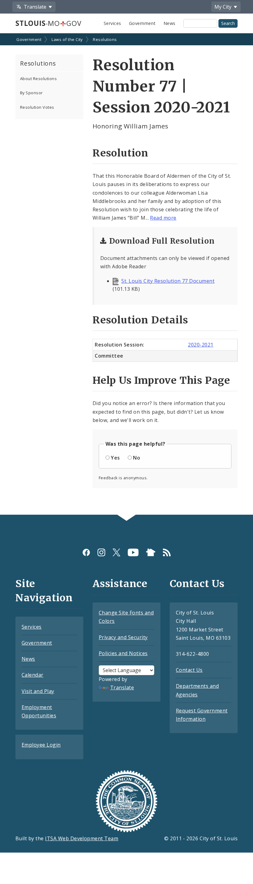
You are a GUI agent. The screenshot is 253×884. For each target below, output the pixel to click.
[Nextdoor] (151, 552)
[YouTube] (133, 552)
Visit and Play (38, 691)
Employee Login (41, 744)
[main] (126, 274)
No (136, 457)
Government (142, 23)
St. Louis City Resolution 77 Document (167, 281)
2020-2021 (200, 344)
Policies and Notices (123, 653)
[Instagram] (101, 552)
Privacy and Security (123, 637)
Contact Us (189, 670)
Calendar (33, 674)
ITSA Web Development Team (81, 838)
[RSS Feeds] (167, 552)
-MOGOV (48, 23)
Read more (163, 217)
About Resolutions (38, 78)
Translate (122, 687)
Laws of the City (67, 39)
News (170, 23)
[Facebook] (86, 552)
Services (112, 23)
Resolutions (105, 39)
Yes (115, 457)
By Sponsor (31, 92)
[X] (116, 552)
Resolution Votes (37, 107)
